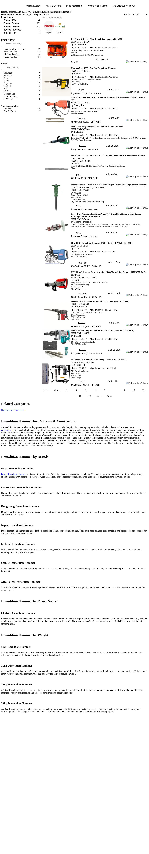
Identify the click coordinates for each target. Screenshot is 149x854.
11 (143, 390)
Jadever (77, 192)
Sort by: (127, 14)
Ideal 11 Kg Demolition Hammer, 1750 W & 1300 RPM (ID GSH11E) (101, 243)
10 (134, 390)
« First (47, 390)
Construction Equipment (41, 11)
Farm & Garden (33, 6)
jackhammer (6, 430)
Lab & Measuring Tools (124, 6)
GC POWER (80, 44)
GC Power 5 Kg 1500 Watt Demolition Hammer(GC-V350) (97, 39)
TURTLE (78, 132)
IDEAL (77, 248)
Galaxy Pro (79, 105)
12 (80, 396)
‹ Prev (57, 390)
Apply (22, 36)
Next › (99, 396)
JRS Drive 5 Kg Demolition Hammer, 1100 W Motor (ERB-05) (98, 360)
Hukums (78, 73)
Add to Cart (102, 59)
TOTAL (78, 336)
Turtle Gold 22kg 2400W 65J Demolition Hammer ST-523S (97, 126)
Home (4, 11)
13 (89, 396)
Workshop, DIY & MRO (97, 6)
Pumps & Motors (53, 6)
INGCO (77, 163)
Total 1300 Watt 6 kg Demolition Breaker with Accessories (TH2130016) (102, 330)
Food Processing (74, 6)
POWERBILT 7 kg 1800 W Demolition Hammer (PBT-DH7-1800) (100, 301)
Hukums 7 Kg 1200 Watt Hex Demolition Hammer (93, 68)
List (122, 14)
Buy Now (102, 63)
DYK (76, 280)
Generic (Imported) (83, 222)
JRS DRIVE (80, 365)
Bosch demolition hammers (13, 474)
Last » (109, 396)
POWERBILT (80, 306)
